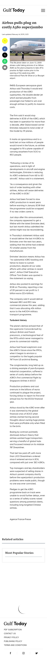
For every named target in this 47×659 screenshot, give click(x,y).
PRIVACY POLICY (11, 637)
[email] (4, 67)
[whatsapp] (4, 61)
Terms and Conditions (15, 645)
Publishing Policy (13, 641)
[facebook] (4, 48)
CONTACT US (10, 633)
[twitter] (4, 55)
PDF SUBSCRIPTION (13, 629)
